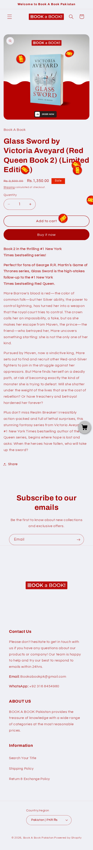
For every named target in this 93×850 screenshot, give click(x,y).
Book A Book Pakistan (38, 838)
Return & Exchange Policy (29, 779)
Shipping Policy (21, 768)
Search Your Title (22, 758)
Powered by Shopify (67, 838)
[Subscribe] (78, 539)
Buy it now (46, 235)
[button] (9, 16)
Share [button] (13, 464)
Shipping (9, 187)
